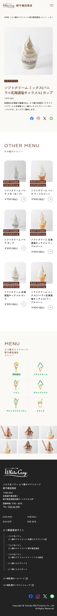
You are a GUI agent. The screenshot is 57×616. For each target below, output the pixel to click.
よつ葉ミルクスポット (17, 569)
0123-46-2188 (14, 506)
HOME (7, 516)
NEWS (32, 521)
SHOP (7, 521)
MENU (32, 516)
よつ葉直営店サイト (13, 530)
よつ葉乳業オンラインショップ (17, 585)
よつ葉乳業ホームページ (14, 578)
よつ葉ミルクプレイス (17, 563)
